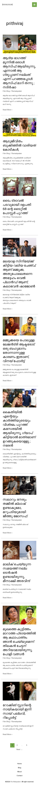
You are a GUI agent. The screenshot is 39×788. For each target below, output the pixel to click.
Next (19, 749)
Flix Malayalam (15, 782)
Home (19, 764)
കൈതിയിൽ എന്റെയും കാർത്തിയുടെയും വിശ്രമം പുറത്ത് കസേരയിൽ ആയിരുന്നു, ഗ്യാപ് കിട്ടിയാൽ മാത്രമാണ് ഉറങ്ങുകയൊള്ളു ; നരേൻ (19, 428)
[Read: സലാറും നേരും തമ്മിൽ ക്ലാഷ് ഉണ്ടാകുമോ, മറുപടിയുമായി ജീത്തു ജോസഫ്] (19, 485)
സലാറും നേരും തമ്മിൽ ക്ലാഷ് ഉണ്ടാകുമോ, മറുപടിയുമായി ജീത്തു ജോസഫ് (15, 508)
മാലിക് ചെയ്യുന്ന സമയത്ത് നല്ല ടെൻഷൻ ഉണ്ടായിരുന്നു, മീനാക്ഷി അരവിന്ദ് (17, 572)
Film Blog (6, 91)
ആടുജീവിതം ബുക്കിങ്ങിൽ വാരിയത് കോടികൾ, (19, 145)
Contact (19, 776)
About (19, 772)
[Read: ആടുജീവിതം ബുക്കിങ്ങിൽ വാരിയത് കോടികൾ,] (19, 127)
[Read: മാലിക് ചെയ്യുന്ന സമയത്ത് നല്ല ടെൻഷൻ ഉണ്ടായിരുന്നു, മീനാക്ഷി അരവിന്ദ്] (19, 550)
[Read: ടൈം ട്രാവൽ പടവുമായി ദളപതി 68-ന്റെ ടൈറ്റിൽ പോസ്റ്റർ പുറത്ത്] (19, 186)
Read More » (7, 110)
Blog (19, 768)
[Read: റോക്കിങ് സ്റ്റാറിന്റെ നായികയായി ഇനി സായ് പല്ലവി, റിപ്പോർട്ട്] (19, 691)
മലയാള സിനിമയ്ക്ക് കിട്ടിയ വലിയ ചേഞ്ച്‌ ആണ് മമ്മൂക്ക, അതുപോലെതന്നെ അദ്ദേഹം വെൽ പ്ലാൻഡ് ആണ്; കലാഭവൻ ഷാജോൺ (19, 273)
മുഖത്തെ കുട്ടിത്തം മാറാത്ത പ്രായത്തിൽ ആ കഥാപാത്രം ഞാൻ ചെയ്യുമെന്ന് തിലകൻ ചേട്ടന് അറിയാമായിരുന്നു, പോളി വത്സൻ (19, 641)
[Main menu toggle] (34, 4)
